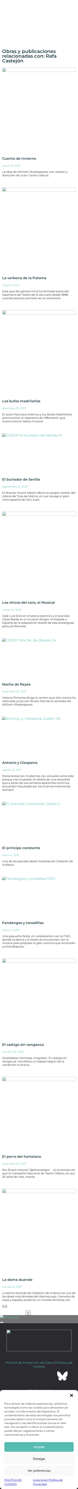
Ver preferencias (39, 1470)
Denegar (39, 1459)
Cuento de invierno (19, 158)
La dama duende (17, 1280)
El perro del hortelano (21, 1157)
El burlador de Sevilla (21, 479)
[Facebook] (15, 1376)
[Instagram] (39, 1376)
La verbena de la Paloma (24, 278)
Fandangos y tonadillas (23, 923)
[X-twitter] (27, 1376)
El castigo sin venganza (23, 1045)
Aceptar (39, 1447)
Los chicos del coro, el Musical (28, 603)
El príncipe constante (21, 848)
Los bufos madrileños (21, 401)
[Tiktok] (50, 1376)
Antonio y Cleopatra (19, 763)
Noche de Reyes (16, 684)
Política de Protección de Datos (30, 1363)
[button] (71, 1395)
